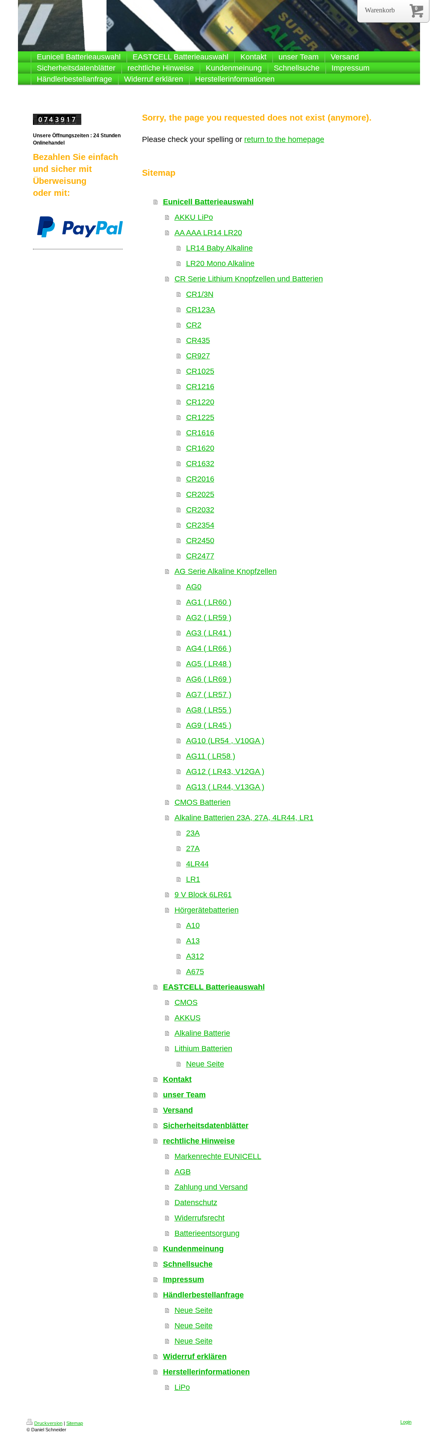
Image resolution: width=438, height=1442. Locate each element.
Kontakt (177, 1079)
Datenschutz (196, 1202)
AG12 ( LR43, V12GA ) (225, 771)
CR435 (198, 340)
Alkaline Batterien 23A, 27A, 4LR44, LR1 (244, 817)
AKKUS (188, 1018)
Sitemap (74, 1423)
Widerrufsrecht (200, 1218)
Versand (178, 1110)
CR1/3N (199, 294)
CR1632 (200, 463)
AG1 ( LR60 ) (208, 602)
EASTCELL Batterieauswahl (214, 987)
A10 (193, 925)
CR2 (193, 325)
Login (405, 1421)
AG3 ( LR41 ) (208, 633)
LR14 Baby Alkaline (219, 248)
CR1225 (200, 417)
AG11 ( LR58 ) (210, 756)
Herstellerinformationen (206, 1372)
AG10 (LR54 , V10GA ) (225, 740)
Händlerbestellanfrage (203, 1295)
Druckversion (48, 1423)
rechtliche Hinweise (199, 1141)
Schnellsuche (188, 1264)
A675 (195, 971)
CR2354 (200, 525)
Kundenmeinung (193, 1248)
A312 (195, 956)
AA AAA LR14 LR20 (208, 232)
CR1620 (200, 448)
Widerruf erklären (195, 1356)
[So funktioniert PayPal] (80, 227)
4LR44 (197, 864)
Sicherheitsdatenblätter (206, 1125)
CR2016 (200, 479)
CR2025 (200, 494)
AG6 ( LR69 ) (208, 679)
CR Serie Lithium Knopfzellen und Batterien (249, 279)
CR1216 (200, 386)
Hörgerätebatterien (207, 910)
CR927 (198, 356)
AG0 (193, 586)
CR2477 (200, 556)
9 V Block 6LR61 (203, 894)
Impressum (183, 1279)
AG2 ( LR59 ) (208, 617)
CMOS (186, 1002)
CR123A (200, 309)
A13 (193, 941)
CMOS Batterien (203, 802)
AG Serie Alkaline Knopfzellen (226, 571)
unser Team (184, 1094)
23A (193, 833)
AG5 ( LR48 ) (208, 663)
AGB (183, 1171)
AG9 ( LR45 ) (208, 725)
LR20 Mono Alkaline (220, 263)
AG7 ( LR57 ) (208, 694)
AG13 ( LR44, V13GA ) (225, 787)
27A (193, 848)
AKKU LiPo (194, 217)
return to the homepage (284, 139)
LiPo (182, 1387)
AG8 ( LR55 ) (208, 710)
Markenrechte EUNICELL (218, 1156)
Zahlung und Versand (211, 1187)
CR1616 (200, 432)
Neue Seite (205, 1064)
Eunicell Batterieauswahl (208, 202)
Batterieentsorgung (207, 1233)
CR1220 (200, 402)
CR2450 (200, 540)
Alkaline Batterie (202, 1033)
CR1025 (200, 371)
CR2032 (200, 509)
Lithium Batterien (203, 1048)
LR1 (193, 879)
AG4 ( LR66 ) (208, 648)
